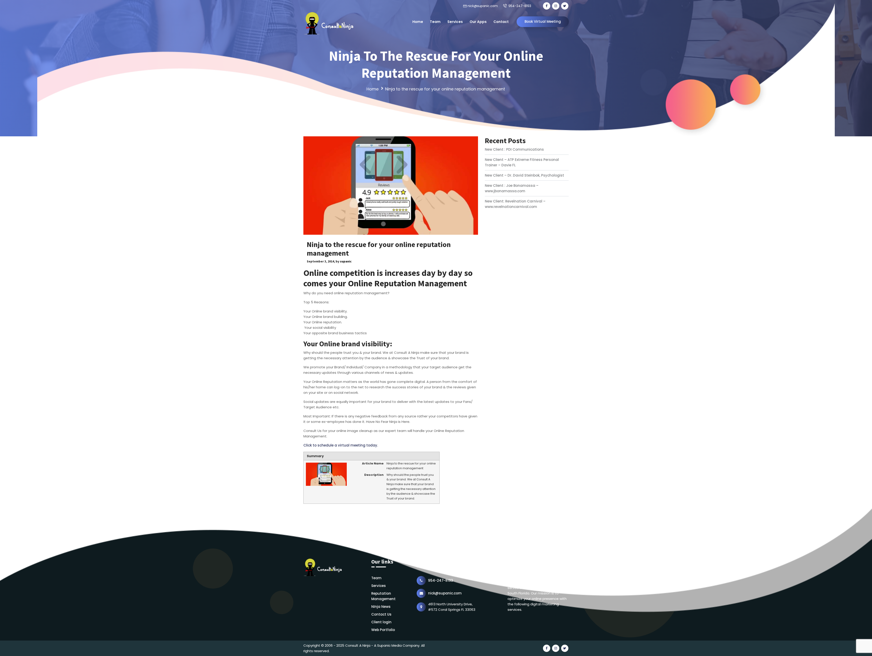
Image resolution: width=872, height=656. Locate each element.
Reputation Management (383, 596)
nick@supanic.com (483, 6)
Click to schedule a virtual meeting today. (340, 445)
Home (417, 21)
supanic (346, 261)
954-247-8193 (519, 6)
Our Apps (478, 21)
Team (435, 21)
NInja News (381, 606)
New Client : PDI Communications (514, 149)
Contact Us (381, 614)
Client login (381, 622)
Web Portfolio (383, 629)
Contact (501, 21)
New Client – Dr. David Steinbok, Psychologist (524, 175)
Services (455, 21)
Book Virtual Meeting (543, 21)
